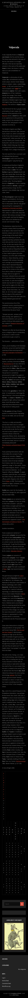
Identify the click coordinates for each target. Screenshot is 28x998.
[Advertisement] (14, 28)
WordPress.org (6, 986)
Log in (3, 978)
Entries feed (5, 980)
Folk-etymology (20, 761)
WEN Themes (16, 995)
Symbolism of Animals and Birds (12, 208)
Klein (23, 594)
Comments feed (6, 983)
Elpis (5, 569)
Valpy (8, 481)
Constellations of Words (14, 3)
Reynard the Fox (8, 364)
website (12, 675)
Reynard (4, 116)
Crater (21, 576)
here (3, 418)
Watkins (4, 104)
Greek (4, 86)
